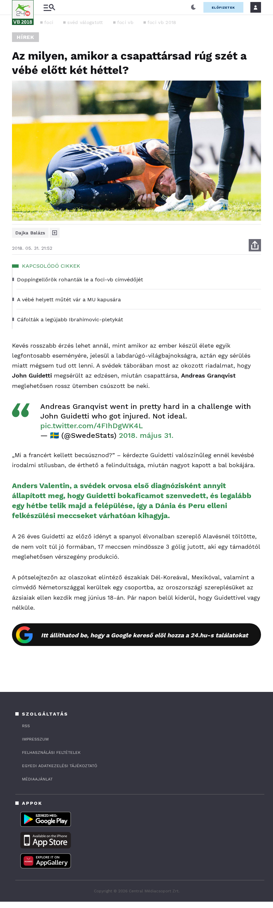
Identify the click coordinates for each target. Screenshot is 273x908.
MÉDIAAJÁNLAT (37, 779)
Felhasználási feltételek (51, 752)
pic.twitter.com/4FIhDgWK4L (91, 426)
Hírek (25, 37)
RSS (26, 726)
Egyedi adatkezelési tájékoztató (59, 765)
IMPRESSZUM (35, 739)
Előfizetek (223, 7)
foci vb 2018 (161, 22)
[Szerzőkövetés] (55, 233)
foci (48, 22)
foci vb (125, 22)
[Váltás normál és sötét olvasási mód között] (193, 7)
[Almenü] (49, 7)
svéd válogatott (85, 22)
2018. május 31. (146, 435)
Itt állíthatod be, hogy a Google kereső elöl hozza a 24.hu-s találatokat (144, 635)
